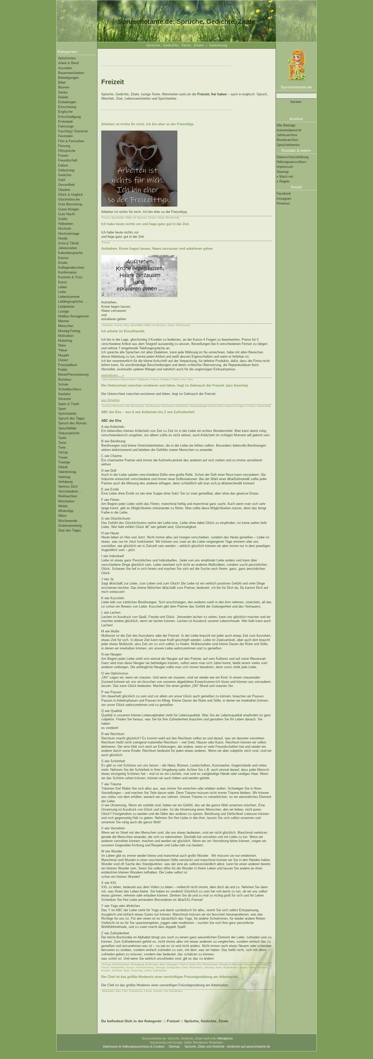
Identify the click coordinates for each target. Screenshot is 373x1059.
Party (126, 325)
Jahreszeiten (67, 248)
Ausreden (65, 68)
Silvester (64, 399)
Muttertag (65, 340)
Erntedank (65, 121)
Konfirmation (67, 272)
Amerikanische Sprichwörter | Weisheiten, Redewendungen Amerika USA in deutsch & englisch (195, 406)
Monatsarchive (287, 140)
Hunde (62, 238)
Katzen (63, 258)
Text (183, 379)
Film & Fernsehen (71, 141)
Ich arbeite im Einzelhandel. (123, 331)
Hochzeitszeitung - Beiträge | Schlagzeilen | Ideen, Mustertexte (169, 967)
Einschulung (67, 107)
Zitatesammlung (70, 525)
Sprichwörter (67, 413)
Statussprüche (68, 433)
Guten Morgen (68, 209)
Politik (62, 370)
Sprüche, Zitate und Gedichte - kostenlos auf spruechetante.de (227, 1046)
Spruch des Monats (72, 423)
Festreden (65, 136)
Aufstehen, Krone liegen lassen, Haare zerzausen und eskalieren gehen (157, 248)
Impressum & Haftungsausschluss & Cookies (134, 1046)
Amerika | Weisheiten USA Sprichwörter (123, 406)
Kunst (62, 282)
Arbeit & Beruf (68, 63)
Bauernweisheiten (71, 73)
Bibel (61, 82)
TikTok (63, 452)
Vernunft (157, 991)
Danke (62, 92)
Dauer (192, 964)
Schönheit (117, 970)
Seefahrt (64, 394)
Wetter (63, 506)
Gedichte (64, 175)
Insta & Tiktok (68, 243)
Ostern (63, 360)
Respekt (105, 970)
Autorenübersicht (289, 130)
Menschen (65, 326)
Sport (62, 409)
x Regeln (283, 181)
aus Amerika (110, 400)
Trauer (62, 457)
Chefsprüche (135, 991)
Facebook (284, 193)
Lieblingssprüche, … (73, 301)
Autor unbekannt (110, 379)
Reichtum (262, 967)
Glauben (64, 190)
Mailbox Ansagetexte (73, 316)
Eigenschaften (128, 379)
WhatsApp (65, 511)
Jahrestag (209, 967)
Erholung (263, 964)
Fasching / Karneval (73, 131)
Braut (163, 964)
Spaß (126, 970)
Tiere (61, 447)
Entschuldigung (69, 117)
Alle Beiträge (286, 125)
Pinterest (283, 203)
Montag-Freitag (69, 331)
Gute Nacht (66, 214)
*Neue (62, 350)
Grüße (62, 219)
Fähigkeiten (143, 379)
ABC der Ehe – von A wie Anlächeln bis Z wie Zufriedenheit (147, 412)
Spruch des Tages (71, 418)
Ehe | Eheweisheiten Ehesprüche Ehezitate (219, 964)
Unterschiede (264, 406)
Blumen (63, 87)
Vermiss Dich (68, 486)
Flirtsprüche (66, 151)
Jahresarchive (287, 135)
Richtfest (64, 379)
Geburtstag (66, 170)
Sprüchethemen (288, 145)
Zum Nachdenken (173, 991)
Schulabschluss (69, 389)
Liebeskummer (69, 297)
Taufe (62, 438)
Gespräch (165, 379)
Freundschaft (67, 160)
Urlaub (62, 467)
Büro (118, 991)
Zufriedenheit (160, 970)
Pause (252, 967)
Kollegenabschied (71, 267)
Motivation (65, 336)
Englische (65, 112)
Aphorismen (67, 58)
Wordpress (225, 1038)
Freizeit (106, 217)
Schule (63, 384)
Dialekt (63, 97)
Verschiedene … (70, 491)
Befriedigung (137, 964)
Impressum (285, 167)
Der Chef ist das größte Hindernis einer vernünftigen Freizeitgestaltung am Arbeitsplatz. (170, 977)
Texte (62, 443)
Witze (62, 516)
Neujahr (63, 355)
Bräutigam (172, 964)
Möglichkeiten (230, 967)
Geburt (63, 165)
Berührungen (152, 964)
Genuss (130, 967)
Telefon (176, 379)
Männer (63, 321)
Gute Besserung (70, 204)
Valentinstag (67, 472)
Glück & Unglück (70, 194)
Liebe (62, 292)
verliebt (147, 970)
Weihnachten (67, 496)
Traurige (64, 462)
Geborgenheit (118, 967)
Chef (124, 991)
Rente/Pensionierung (73, 374)
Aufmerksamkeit (120, 964)
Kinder (62, 263)
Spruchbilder (67, 428)
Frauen (63, 155)
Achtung (106, 964)
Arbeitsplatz (108, 991)
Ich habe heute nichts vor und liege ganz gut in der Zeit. (145, 224)
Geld (61, 180)
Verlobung (65, 482)
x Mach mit (285, 176)
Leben (62, 287)
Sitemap (283, 172)
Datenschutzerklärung (293, 157)
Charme (183, 964)
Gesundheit (66, 185)
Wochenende (67, 521)
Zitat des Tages (69, 530)
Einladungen (67, 102)
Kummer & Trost (70, 277)
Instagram (284, 198)
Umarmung (136, 970)
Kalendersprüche (70, 253)
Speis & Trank (68, 404)
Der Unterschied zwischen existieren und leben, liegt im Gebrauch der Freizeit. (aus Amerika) (174, 385)
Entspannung (251, 964)
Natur (62, 345)
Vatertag (64, 477)
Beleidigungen (68, 78)
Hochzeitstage (68, 233)
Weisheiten (66, 501)
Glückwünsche (69, 199)
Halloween (65, 224)
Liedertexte (66, 306)
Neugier (243, 967)
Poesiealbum (67, 365)
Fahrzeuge (66, 126)
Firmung (64, 146)
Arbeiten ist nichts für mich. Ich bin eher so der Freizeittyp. (147, 124)
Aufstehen (107, 325)
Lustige (63, 311)
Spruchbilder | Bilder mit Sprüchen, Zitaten (133, 217)
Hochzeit (64, 228)
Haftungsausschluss (292, 162)
